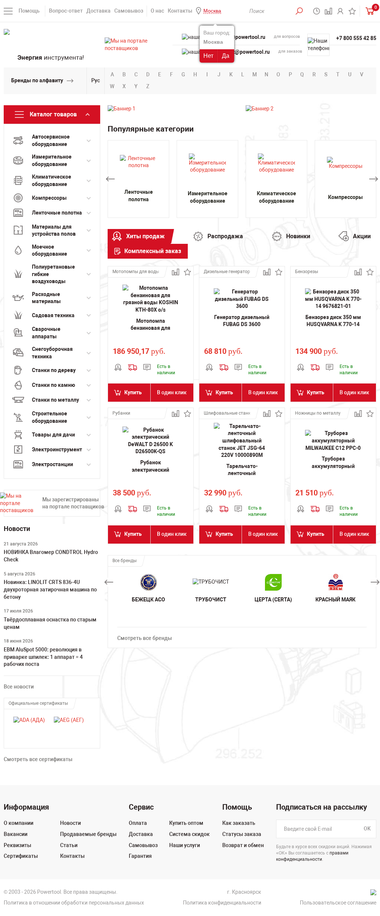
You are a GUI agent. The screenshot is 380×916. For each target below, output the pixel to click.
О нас (157, 11)
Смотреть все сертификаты (38, 759)
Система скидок (189, 834)
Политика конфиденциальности (222, 903)
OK (367, 829)
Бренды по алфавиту (37, 80)
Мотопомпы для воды (135, 271)
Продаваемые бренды (88, 834)
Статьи (69, 845)
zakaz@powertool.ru (245, 52)
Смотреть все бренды (144, 638)
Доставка (98, 11)
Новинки (298, 236)
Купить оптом (186, 823)
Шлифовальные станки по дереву (227, 413)
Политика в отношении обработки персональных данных (74, 903)
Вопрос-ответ (66, 11)
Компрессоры (345, 197)
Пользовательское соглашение (338, 903)
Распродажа (225, 236)
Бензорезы (306, 271)
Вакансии (15, 834)
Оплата (138, 823)
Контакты (180, 11)
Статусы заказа (241, 834)
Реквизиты (17, 845)
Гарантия (140, 856)
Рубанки (121, 413)
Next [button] (373, 179)
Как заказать (238, 823)
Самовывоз (128, 11)
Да (225, 56)
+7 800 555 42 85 (356, 38)
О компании (18, 823)
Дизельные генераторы (227, 271)
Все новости (19, 687)
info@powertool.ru (243, 37)
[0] (368, 11)
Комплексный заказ (152, 251)
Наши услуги (184, 845)
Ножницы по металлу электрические (318, 413)
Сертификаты (21, 856)
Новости (70, 823)
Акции (362, 236)
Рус (95, 80)
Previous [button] (110, 179)
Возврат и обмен (243, 845)
